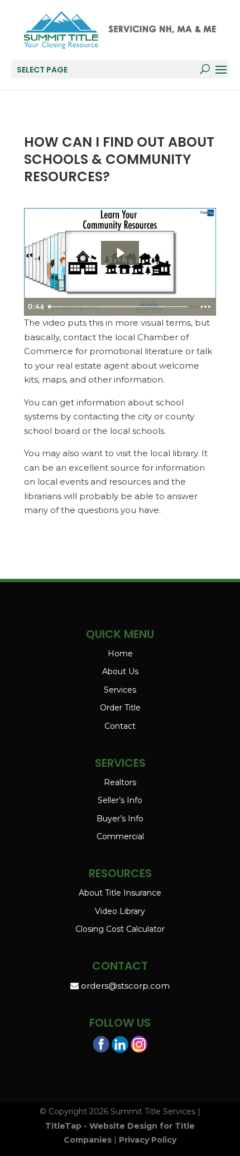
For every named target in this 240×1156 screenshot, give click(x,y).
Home (120, 654)
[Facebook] (101, 1046)
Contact (120, 726)
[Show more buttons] (205, 307)
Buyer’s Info (120, 819)
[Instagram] (139, 1046)
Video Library (120, 911)
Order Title (120, 708)
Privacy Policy (147, 1140)
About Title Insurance (120, 893)
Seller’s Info (120, 800)
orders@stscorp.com (124, 985)
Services (120, 690)
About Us (120, 671)
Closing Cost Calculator (120, 929)
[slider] (119, 307)
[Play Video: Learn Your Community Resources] (119, 253)
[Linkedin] (120, 1047)
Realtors (120, 782)
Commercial (120, 836)
